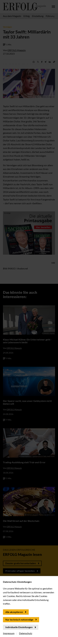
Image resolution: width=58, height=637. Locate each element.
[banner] (29, 318)
